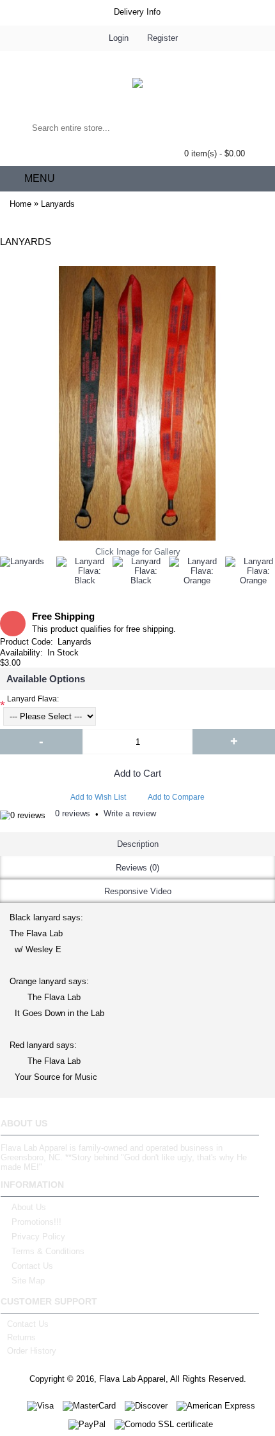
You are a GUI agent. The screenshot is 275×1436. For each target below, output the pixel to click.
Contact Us (32, 1266)
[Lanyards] (22, 562)
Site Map (28, 1280)
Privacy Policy (38, 1236)
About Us (29, 1207)
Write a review (130, 813)
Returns (21, 1337)
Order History (31, 1351)
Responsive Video (137, 891)
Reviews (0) (137, 867)
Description (138, 844)
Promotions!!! (36, 1222)
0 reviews (72, 813)
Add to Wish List (98, 797)
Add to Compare (176, 797)
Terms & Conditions (48, 1251)
